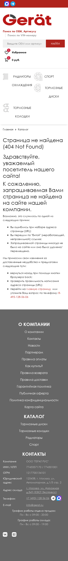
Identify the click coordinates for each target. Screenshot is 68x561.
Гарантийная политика (34, 386)
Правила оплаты (34, 359)
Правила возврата (34, 373)
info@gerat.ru (34, 505)
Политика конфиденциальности (34, 400)
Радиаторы (34, 438)
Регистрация (57, 11)
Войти (44, 11)
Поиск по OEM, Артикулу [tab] (19, 31)
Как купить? (34, 366)
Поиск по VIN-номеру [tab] (22, 35)
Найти (55, 43)
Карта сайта (34, 407)
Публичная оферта (34, 393)
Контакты (34, 339)
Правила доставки (34, 380)
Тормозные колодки (34, 431)
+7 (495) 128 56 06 (37, 498)
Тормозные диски (34, 424)
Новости (34, 345)
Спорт (34, 444)
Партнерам (34, 352)
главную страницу (38, 288)
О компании (34, 332)
